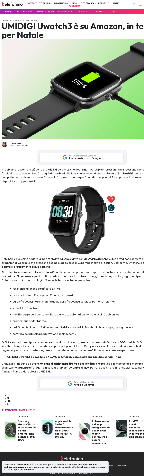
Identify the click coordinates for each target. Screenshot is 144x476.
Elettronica (87, 3)
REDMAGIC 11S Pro (66, 11)
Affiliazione (123, 465)
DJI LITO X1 (112, 11)
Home (5, 20)
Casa (74, 3)
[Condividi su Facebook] (8, 395)
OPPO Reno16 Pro (24, 11)
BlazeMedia (68, 473)
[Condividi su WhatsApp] (8, 404)
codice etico (62, 466)
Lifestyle (103, 3)
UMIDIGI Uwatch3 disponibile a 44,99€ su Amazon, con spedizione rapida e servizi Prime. (64, 357)
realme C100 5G (85, 11)
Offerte (32, 3)
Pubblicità (74, 6)
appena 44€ (28, 181)
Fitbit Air (100, 11)
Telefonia (45, 3)
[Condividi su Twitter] (8, 398)
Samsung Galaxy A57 (44, 11)
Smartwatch (30, 20)
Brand (116, 3)
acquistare (107, 367)
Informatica (61, 3)
